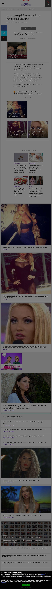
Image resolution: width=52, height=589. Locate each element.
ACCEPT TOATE (26, 584)
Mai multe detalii (43, 574)
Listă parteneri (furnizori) (3, 582)
